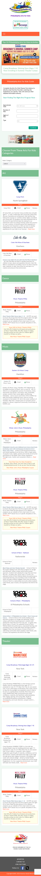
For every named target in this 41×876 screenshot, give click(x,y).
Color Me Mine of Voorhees (20, 242)
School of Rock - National (20, 553)
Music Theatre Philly (20, 299)
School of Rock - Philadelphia (20, 601)
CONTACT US (20, 862)
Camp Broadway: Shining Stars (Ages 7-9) (20, 725)
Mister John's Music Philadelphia (20, 428)
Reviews (35, 208)
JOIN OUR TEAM (20, 864)
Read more (31, 229)
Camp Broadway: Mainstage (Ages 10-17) (20, 665)
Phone (28, 208)
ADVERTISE (20, 859)
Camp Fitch (20, 197)
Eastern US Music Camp (20, 370)
